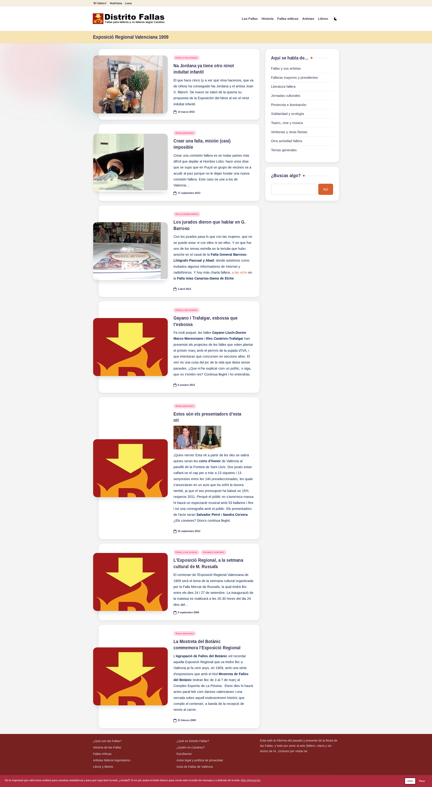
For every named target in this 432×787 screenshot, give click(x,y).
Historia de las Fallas (107, 747)
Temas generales (185, 133)
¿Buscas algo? (286, 175)
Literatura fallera (283, 86)
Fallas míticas (102, 754)
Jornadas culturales (213, 552)
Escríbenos (184, 754)
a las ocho (239, 272)
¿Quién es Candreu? (191, 747)
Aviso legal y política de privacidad (200, 760)
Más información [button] (251, 780)
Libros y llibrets (103, 766)
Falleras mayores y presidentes (294, 77)
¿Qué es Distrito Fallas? (193, 741)
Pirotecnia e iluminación (288, 105)
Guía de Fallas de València (195, 766)
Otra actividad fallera (187, 214)
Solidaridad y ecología (287, 114)
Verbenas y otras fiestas (289, 132)
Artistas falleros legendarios (111, 760)
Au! (325, 189)
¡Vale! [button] (410, 781)
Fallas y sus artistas (186, 58)
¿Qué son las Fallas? (107, 741)
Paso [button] (422, 781)
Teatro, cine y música (287, 123)
